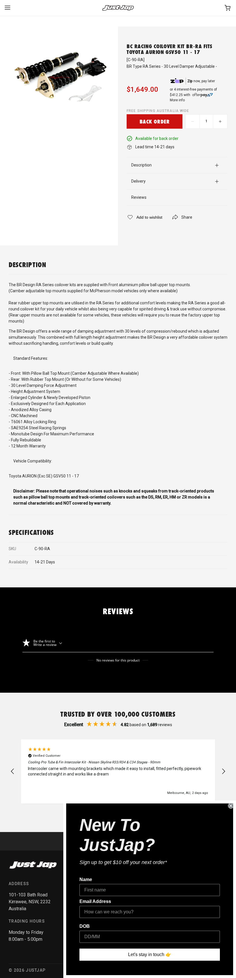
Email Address (95, 901)
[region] (118, 771)
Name (85, 879)
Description (141, 165)
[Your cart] (228, 8)
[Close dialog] (231, 806)
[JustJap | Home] (118, 8)
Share (186, 217)
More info (177, 100)
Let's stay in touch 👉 (149, 954)
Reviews (138, 197)
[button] (13, 771)
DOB (84, 926)
